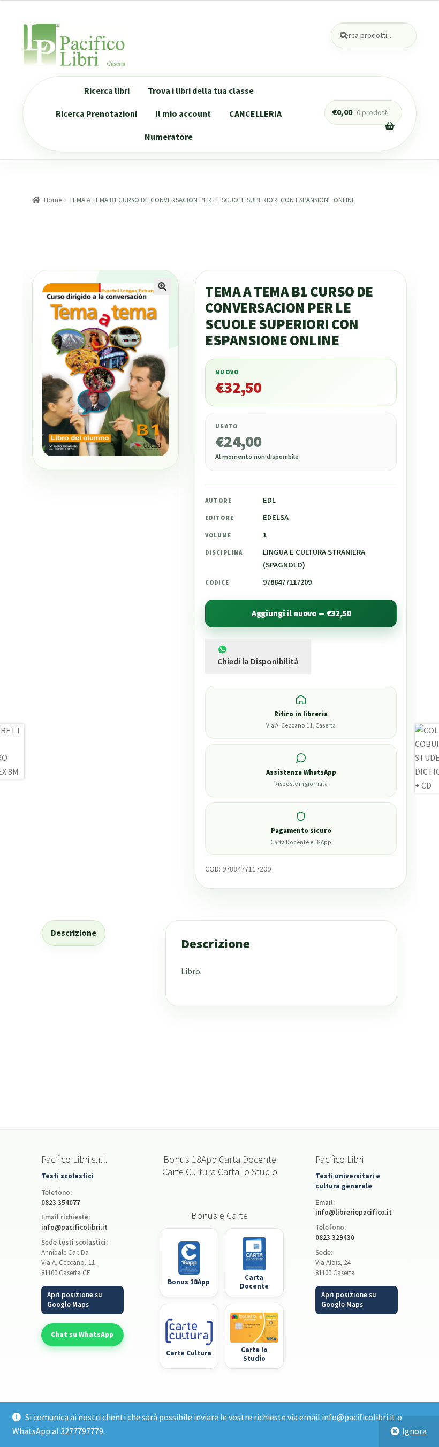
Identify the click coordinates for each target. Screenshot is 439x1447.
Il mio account (183, 113)
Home (53, 199)
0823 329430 (334, 1237)
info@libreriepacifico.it (353, 1212)
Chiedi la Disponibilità (258, 661)
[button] (162, 286)
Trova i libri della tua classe (201, 90)
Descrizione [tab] (73, 932)
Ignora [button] (414, 1431)
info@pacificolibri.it (74, 1227)
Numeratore (169, 136)
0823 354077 (60, 1202)
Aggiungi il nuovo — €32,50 (301, 613)
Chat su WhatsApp (82, 1334)
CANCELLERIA (255, 113)
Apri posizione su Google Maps (74, 1299)
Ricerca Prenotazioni (96, 113)
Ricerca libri (107, 90)
